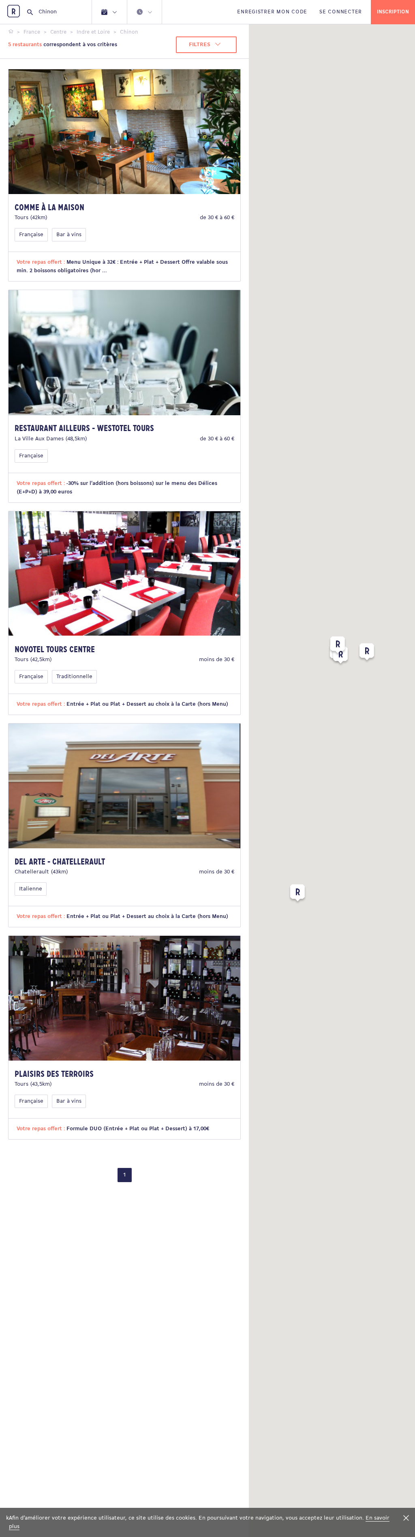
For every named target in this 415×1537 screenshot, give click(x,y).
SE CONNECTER (340, 12)
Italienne (30, 889)
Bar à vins (68, 235)
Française (31, 235)
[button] (297, 894)
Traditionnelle (74, 677)
